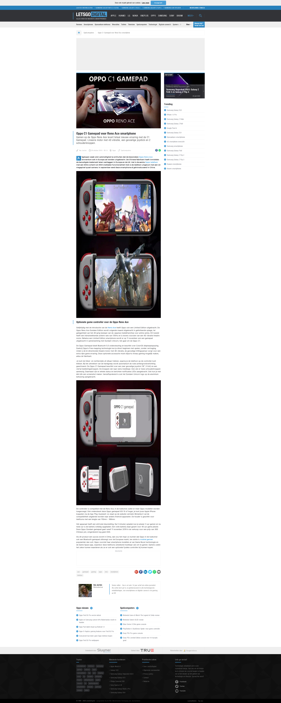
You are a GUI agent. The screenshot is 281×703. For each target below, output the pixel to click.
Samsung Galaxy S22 (174, 110)
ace (78, 572)
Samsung (162, 15)
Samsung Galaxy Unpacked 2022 (122, 674)
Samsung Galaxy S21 (174, 133)
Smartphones (88, 24)
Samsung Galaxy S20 (163, 8)
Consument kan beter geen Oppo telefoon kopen (95, 636)
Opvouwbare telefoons (102, 24)
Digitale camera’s (165, 24)
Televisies (131, 24)
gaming (93, 572)
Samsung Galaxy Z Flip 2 (175, 155)
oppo (100, 572)
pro (94, 673)
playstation (81, 687)
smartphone (114, 572)
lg (84, 676)
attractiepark (89, 680)
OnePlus (144, 15)
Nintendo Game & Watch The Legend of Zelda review (141, 615)
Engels (202, 8)
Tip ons (200, 701)
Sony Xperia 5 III (116, 685)
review (79, 690)
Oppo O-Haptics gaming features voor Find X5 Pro (96, 631)
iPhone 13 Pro (172, 115)
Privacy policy (148, 674)
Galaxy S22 (115, 670)
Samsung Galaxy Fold (174, 151)
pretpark (98, 676)
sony (78, 676)
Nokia (135, 15)
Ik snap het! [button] (158, 3)
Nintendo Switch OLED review (133, 620)
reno (106, 572)
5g (89, 673)
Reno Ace (112, 328)
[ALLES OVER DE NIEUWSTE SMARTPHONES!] (91, 14)
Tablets (123, 24)
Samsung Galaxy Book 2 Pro (120, 689)
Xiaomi (180, 15)
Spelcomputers (142, 24)
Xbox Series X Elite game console (134, 624)
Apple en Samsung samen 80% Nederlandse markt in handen (97, 621)
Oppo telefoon (151, 162)
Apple (113, 15)
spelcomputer (93, 683)
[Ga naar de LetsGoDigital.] (78, 32)
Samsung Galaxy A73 (118, 678)
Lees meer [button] (145, 3)
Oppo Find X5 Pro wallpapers (89, 640)
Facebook (183, 682)
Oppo (153, 15)
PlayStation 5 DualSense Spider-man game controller (141, 629)
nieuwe (90, 687)
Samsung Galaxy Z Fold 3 (103, 8)
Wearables (115, 24)
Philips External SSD (118, 681)
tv (85, 683)
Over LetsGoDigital (149, 666)
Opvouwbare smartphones (176, 137)
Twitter (182, 686)
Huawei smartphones (174, 164)
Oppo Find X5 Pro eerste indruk (90, 615)
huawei (90, 676)
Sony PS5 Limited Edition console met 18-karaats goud (140, 639)
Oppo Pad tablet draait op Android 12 (92, 627)
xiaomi (79, 683)
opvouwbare (81, 673)
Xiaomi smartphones (174, 169)
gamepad (85, 572)
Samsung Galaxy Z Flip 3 (124, 8)
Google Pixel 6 (172, 128)
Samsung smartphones (175, 146)
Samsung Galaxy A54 (118, 692)
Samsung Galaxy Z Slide (175, 119)
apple (98, 680)
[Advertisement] (140, 54)
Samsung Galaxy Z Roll (175, 124)
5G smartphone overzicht (175, 142)
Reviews (79, 24)
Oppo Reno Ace (145, 157)
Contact (146, 678)
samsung (100, 666)
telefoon (79, 575)
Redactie (146, 681)
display (100, 673)
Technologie (153, 24)
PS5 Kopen (178, 8)
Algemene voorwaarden (151, 670)
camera (87, 669)
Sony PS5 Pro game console (133, 633)
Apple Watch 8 (116, 666)
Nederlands (194, 8)
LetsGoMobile (192, 701)
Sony (171, 15)
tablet (87, 690)
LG (129, 15)
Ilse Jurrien (83, 150)
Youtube (183, 691)
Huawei (122, 15)
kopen (79, 680)
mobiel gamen (146, 539)
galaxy (79, 669)
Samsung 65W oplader (144, 8)
